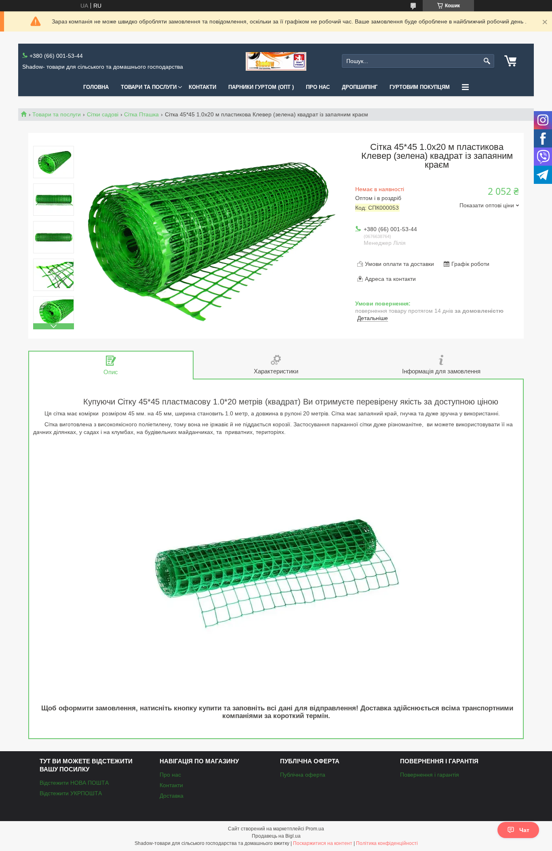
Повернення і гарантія (429, 774)
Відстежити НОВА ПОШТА (74, 782)
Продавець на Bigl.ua (276, 836)
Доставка (171, 795)
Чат (524, 830)
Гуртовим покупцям (420, 87)
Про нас (318, 87)
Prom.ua (314, 829)
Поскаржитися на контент (322, 843)
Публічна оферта (302, 774)
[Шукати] (487, 61)
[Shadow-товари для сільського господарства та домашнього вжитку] (276, 61)
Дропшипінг (359, 87)
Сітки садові (102, 114)
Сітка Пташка (141, 114)
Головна (96, 87)
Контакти (202, 87)
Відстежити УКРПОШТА (71, 793)
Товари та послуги (149, 87)
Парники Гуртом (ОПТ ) (261, 87)
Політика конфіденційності (387, 843)
